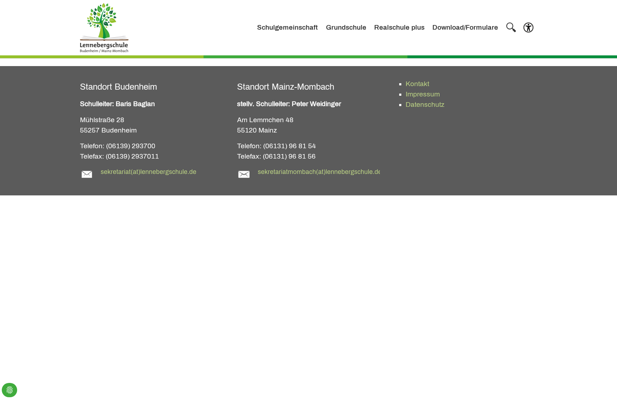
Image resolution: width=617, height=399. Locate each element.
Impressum (423, 94)
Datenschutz (425, 104)
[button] (528, 29)
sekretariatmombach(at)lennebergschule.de (320, 172)
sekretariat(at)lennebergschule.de (148, 172)
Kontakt (417, 84)
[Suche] (511, 27)
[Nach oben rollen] (599, 381)
